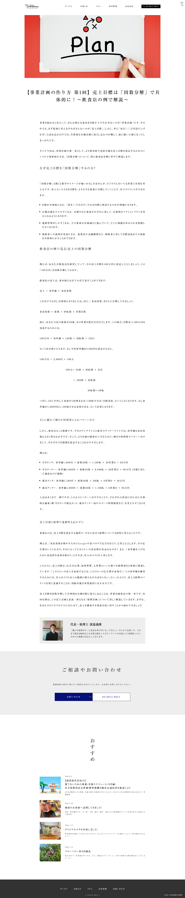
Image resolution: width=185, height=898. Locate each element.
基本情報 (113, 6)
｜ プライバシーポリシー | (92, 895)
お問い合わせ (119, 889)
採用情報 (129, 6)
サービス (68, 6)
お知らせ (84, 6)
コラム (98, 6)
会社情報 (102, 889)
